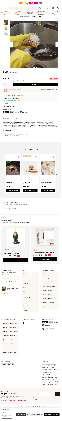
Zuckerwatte (47, 273)
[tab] (7, 118)
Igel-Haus (9, 182)
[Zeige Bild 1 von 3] (31, 67)
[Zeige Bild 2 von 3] (34, 67)
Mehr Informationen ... (7, 418)
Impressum (26, 302)
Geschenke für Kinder (9, 344)
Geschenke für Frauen (9, 335)
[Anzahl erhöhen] (11, 84)
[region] (30, 44)
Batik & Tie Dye (47, 290)
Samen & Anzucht (48, 302)
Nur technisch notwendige (34, 414)
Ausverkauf (6, 220)
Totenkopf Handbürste (27, 183)
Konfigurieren (21, 414)
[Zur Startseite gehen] (30, 3)
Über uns (25, 306)
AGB (24, 292)
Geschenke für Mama (9, 339)
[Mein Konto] (53, 8)
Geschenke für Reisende (10, 323)
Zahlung (25, 287)
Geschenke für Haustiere (10, 331)
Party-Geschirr (47, 298)
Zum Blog (5, 293)
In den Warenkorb (36, 84)
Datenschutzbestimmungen (49, 397)
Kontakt (25, 278)
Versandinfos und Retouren (28, 282)
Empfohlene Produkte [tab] (30, 149)
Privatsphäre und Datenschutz (28, 296)
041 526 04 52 (6, 278)
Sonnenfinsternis (48, 307)
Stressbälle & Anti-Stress (50, 282)
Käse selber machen (49, 286)
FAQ (24, 273)
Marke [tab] (15, 118)
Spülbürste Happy (46, 182)
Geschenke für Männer (9, 352)
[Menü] (4, 8)
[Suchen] (40, 8)
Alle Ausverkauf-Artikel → (23, 222)
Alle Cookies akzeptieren (52, 414)
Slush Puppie (47, 278)
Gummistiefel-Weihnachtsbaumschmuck (12, 252)
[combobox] (23, 8)
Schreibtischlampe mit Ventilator (44, 252)
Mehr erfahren (53, 91)
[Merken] (18, 157)
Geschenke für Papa (8, 348)
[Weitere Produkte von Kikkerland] (53, 78)
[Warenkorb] (57, 8)
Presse (25, 310)
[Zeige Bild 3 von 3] (36, 67)
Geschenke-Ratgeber (8, 319)
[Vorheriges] (11, 44)
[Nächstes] (56, 44)
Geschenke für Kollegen (9, 327)
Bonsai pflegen (47, 294)
